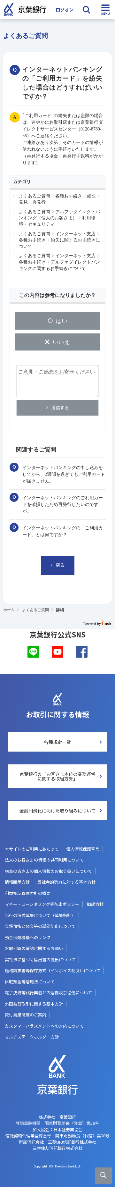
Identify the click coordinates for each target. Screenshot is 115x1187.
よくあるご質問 (35, 610)
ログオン (64, 9)
